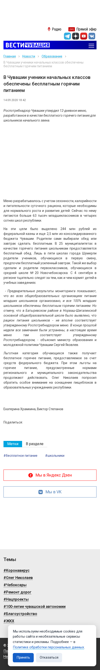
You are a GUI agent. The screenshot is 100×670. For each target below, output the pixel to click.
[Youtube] (83, 36)
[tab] (12, 444)
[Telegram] (67, 36)
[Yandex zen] (75, 36)
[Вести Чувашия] (26, 45)
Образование (52, 56)
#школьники (54, 455)
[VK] (91, 36)
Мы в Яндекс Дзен (54, 475)
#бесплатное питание (20, 455)
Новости (28, 56)
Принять (23, 657)
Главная (9, 56)
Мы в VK (54, 491)
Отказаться (49, 657)
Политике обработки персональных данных (48, 647)
